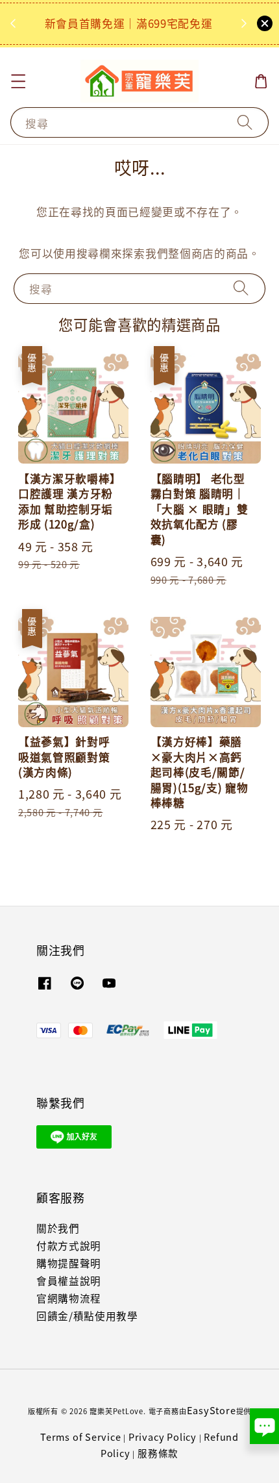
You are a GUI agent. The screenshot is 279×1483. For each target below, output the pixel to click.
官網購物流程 (68, 1298)
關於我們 (58, 1228)
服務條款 (158, 1453)
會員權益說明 (68, 1280)
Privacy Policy (162, 1436)
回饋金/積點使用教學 (87, 1315)
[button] (18, 81)
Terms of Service (80, 1436)
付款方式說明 (68, 1245)
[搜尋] (245, 122)
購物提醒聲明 (68, 1263)
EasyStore (211, 1410)
